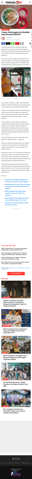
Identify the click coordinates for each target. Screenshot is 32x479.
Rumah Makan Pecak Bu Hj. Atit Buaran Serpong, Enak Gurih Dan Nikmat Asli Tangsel (17, 186)
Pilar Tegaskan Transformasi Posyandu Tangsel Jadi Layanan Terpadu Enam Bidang (15, 262)
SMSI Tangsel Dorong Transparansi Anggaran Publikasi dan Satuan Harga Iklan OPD (14, 249)
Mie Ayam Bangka (5, 269)
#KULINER (18, 267)
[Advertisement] (16, 226)
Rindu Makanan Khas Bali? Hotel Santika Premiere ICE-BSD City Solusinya (15, 193)
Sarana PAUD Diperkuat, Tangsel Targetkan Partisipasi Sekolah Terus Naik (13, 258)
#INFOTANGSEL (12, 267)
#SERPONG (23, 267)
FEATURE (28, 267)
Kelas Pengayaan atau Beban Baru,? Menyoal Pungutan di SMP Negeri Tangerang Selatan (14, 253)
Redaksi (10, 37)
